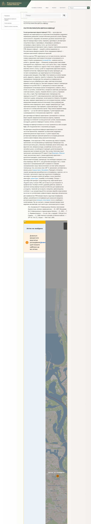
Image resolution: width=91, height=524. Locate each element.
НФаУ (47, 7)
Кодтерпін (55, 153)
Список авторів (7, 23)
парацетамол (37, 170)
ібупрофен (45, 170)
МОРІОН (54, 7)
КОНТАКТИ (62, 7)
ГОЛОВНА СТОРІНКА (37, 7)
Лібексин (62, 153)
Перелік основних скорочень (11, 26)
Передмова (7, 15)
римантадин (34, 178)
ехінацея (39, 200)
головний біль (47, 60)
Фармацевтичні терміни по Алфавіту (10, 19)
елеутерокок (47, 200)
